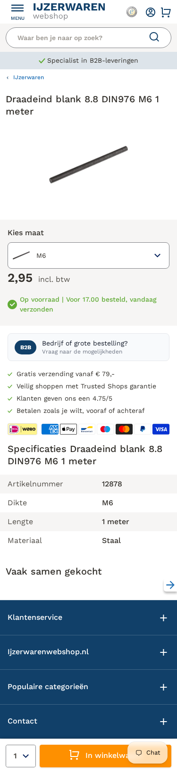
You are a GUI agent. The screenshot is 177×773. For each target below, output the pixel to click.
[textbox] (29, 255)
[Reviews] (131, 11)
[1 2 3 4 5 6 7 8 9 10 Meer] (21, 756)
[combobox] (88, 255)
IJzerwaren (28, 77)
